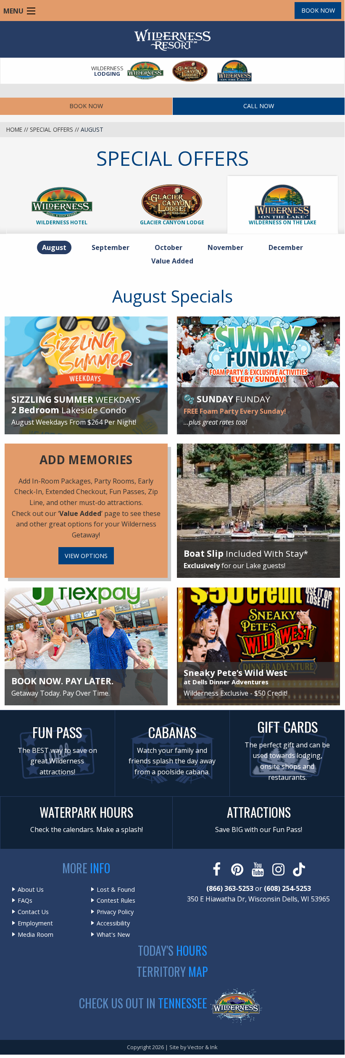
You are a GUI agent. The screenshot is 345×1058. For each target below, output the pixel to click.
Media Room (35, 934)
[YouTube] (258, 869)
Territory (172, 971)
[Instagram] (279, 869)
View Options (86, 556)
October (171, 247)
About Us (31, 889)
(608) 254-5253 (287, 888)
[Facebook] (217, 869)
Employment (35, 923)
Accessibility (113, 923)
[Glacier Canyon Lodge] (190, 71)
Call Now (258, 106)
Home (14, 129)
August (56, 247)
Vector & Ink (202, 1047)
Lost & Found (116, 889)
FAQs (25, 900)
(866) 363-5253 (229, 888)
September (113, 247)
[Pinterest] (238, 869)
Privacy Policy (115, 912)
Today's (172, 950)
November (228, 247)
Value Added (172, 261)
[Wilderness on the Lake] (235, 71)
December (288, 247)
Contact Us (33, 912)
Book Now (318, 10)
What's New (113, 934)
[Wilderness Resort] (146, 71)
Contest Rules (116, 900)
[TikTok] (299, 869)
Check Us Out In (143, 1003)
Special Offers (51, 129)
